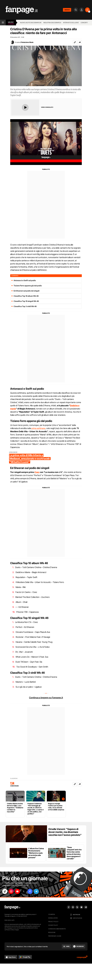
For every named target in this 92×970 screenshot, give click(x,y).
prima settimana (38, 428)
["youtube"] (17, 891)
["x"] (23, 891)
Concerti (84, 22)
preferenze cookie (54, 936)
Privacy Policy (53, 921)
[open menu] (3, 22)
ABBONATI (67, 9)
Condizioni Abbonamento (57, 929)
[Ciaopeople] (82, 958)
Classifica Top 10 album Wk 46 (26, 296)
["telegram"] (36, 891)
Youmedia (51, 914)
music (11, 22)
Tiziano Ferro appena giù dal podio (28, 285)
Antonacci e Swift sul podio (25, 280)
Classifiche (14, 778)
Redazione (51, 932)
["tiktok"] (4, 891)
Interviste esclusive (71, 22)
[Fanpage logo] (19, 10)
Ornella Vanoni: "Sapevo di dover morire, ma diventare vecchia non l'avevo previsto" (65, 832)
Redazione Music (27, 42)
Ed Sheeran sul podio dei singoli (26, 291)
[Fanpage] (12, 907)
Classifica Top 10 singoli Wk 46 (26, 301)
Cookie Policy (53, 925)
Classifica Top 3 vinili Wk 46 (25, 306)
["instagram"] (11, 891)
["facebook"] (30, 891)
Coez (37, 472)
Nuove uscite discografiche (30, 22)
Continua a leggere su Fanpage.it (46, 697)
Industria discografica (52, 22)
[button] (80, 42)
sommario (14, 275)
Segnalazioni (53, 918)
